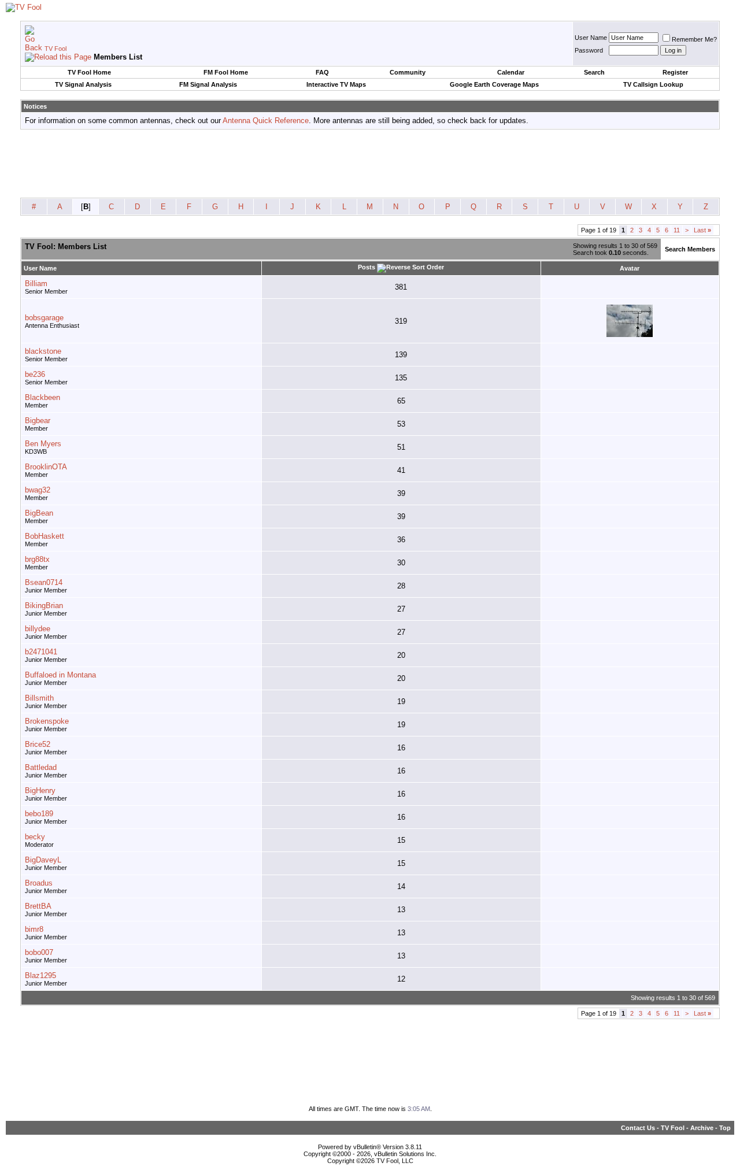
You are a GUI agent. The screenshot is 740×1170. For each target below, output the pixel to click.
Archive (701, 1127)
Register (675, 72)
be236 (35, 374)
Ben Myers (43, 443)
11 (677, 230)
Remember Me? (694, 39)
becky (35, 836)
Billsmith (39, 698)
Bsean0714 (43, 582)
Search (594, 72)
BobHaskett (44, 536)
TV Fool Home (89, 72)
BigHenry (40, 790)
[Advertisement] (370, 164)
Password (589, 50)
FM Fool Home (226, 72)
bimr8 (34, 929)
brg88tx (37, 559)
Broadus (39, 883)
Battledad (41, 767)
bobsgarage (44, 317)
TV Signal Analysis (83, 84)
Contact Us (638, 1127)
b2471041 (41, 651)
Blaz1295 (40, 975)
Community (408, 72)
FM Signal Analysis (208, 84)
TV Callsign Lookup (653, 84)
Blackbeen (42, 397)
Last (702, 230)
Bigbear (37, 420)
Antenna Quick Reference (266, 120)
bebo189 (39, 813)
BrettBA (38, 906)
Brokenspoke (47, 721)
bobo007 (39, 952)
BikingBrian (44, 605)
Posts (366, 267)
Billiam (36, 283)
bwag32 (37, 490)
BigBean (39, 513)
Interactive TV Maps (336, 84)
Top (725, 1127)
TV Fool (55, 48)
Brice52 (37, 744)
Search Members (690, 249)
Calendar (510, 72)
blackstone (43, 351)
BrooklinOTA (46, 466)
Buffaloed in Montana (60, 675)
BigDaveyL (43, 860)
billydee (37, 628)
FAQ (322, 72)
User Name (591, 37)
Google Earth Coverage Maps (494, 84)
